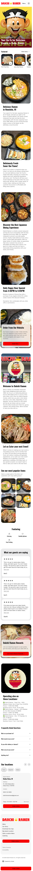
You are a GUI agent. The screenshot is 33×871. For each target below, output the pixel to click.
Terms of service (6, 847)
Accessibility (5, 850)
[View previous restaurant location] (25, 764)
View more (6, 569)
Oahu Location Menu (8, 833)
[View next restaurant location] (29, 764)
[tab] (4, 770)
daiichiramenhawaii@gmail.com (11, 796)
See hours (26, 801)
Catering (4, 835)
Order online (16, 806)
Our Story (5, 826)
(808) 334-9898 (7, 792)
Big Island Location (8, 831)
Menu (24, 3)
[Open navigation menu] (28, 3)
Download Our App (8, 829)
